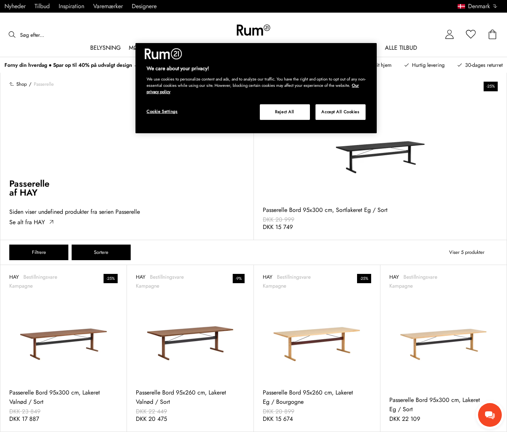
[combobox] (478, 6)
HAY (28, 192)
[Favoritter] (471, 34)
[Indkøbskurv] (492, 34)
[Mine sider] (449, 34)
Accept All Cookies (340, 112)
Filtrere (39, 252)
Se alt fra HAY (27, 222)
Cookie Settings (162, 111)
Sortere (101, 252)
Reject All (284, 112)
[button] (480, 6)
